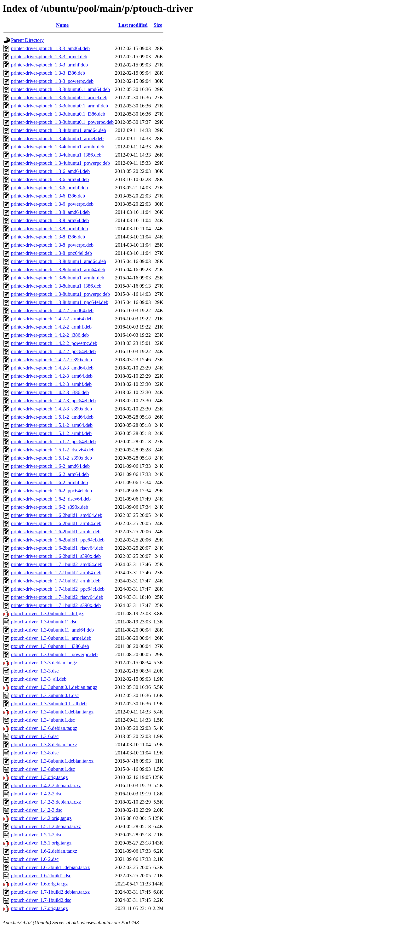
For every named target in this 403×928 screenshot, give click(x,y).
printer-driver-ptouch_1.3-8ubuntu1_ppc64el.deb (59, 302)
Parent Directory (27, 40)
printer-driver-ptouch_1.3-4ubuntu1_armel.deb (57, 138)
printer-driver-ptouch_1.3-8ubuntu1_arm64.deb (58, 269)
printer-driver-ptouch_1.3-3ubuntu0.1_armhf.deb (59, 105)
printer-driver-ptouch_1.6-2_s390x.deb (49, 507)
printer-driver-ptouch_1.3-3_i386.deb (48, 73)
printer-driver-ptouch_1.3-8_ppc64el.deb (51, 253)
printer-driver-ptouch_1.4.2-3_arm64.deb (52, 376)
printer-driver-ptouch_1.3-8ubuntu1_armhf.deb (57, 277)
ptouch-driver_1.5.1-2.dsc (36, 834)
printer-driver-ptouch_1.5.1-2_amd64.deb (52, 417)
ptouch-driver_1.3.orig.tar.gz (39, 777)
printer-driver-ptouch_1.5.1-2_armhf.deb (51, 433)
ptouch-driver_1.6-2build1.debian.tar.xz (50, 867)
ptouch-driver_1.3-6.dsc (35, 736)
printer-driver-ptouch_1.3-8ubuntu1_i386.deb (56, 286)
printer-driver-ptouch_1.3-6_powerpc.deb (52, 204)
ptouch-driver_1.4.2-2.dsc (36, 793)
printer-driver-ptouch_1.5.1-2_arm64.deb (52, 425)
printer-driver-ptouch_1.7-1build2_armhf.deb (55, 580)
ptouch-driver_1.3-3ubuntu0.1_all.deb (49, 703)
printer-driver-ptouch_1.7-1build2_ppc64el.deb (58, 589)
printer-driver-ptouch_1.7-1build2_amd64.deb (56, 564)
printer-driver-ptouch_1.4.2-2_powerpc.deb (54, 343)
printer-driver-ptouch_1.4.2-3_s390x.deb (51, 408)
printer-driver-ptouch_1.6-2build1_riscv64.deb (57, 548)
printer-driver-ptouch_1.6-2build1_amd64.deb (56, 515)
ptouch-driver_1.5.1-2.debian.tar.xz (46, 826)
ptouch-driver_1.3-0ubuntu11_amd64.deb (52, 630)
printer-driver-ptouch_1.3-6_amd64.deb (50, 171)
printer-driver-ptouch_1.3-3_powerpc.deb (52, 81)
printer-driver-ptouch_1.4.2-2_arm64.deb (52, 318)
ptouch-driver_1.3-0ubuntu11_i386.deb (50, 646)
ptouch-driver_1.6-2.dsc (35, 859)
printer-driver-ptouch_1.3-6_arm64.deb (50, 179)
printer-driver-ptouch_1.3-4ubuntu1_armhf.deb (57, 146)
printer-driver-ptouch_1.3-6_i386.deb (48, 195)
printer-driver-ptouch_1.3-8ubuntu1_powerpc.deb (60, 294)
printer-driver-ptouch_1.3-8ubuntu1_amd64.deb (58, 261)
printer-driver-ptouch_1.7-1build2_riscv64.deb (57, 597)
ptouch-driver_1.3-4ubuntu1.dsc (43, 720)
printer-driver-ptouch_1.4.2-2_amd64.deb (52, 310)
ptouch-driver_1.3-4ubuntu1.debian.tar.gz (52, 711)
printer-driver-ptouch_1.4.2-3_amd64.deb (52, 367)
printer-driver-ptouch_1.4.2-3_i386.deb (50, 392)
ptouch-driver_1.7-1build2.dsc (41, 900)
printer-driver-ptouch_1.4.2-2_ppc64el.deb (53, 351)
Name (62, 25)
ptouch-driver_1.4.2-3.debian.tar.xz (46, 802)
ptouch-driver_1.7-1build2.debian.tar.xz (50, 892)
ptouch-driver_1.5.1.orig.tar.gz (41, 842)
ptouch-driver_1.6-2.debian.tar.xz (44, 851)
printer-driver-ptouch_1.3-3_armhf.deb (49, 64)
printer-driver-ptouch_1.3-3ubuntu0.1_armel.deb (59, 97)
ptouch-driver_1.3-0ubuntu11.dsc (44, 621)
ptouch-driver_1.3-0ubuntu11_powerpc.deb (54, 654)
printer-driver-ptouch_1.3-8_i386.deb (48, 236)
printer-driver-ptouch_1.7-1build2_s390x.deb (56, 605)
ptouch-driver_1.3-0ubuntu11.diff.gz (47, 613)
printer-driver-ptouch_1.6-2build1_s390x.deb (56, 556)
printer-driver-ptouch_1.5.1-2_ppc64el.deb (53, 441)
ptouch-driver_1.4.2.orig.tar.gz (41, 818)
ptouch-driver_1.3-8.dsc (35, 752)
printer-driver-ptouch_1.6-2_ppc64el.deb (51, 490)
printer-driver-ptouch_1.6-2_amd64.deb (50, 466)
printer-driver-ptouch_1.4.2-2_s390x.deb (51, 359)
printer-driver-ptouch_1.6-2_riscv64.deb (51, 498)
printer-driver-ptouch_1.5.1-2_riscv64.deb (52, 449)
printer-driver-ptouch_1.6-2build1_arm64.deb (56, 523)
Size (158, 25)
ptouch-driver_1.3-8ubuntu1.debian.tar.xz (52, 761)
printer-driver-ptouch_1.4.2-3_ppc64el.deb (53, 400)
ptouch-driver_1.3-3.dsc (35, 670)
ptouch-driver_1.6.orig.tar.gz (39, 883)
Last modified (133, 25)
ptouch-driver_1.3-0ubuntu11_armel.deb (51, 638)
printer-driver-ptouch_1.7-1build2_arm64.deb (56, 572)
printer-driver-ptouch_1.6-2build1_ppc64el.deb (58, 539)
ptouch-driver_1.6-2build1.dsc (41, 875)
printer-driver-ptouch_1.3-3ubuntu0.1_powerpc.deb (62, 122)
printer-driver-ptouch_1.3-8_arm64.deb (50, 220)
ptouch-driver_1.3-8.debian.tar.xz (44, 744)
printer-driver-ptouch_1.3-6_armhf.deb (49, 187)
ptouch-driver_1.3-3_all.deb (38, 679)
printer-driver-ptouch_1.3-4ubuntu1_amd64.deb (58, 130)
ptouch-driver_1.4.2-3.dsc (36, 810)
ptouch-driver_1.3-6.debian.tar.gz (44, 728)
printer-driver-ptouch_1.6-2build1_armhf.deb (55, 531)
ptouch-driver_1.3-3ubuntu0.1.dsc (45, 695)
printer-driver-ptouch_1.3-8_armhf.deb (49, 228)
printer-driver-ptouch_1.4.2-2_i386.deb (50, 335)
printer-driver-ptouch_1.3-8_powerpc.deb (52, 245)
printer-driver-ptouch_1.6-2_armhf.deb (49, 482)
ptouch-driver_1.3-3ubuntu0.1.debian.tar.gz (54, 687)
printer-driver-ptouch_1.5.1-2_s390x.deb (51, 458)
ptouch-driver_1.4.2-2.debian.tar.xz (46, 785)
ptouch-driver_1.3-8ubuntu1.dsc (43, 769)
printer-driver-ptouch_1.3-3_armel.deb (49, 56)
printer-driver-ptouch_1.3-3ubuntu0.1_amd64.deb (60, 89)
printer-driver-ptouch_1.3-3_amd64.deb (50, 48)
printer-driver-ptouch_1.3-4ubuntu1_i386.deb (56, 155)
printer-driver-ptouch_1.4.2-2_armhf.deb (51, 326)
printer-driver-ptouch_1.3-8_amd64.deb (50, 212)
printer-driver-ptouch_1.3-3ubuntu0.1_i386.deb (58, 114)
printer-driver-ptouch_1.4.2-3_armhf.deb (51, 384)
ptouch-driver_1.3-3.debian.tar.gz (44, 662)
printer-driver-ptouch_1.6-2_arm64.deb (50, 474)
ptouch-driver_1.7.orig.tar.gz (39, 908)
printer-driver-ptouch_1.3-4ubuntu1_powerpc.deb (60, 163)
